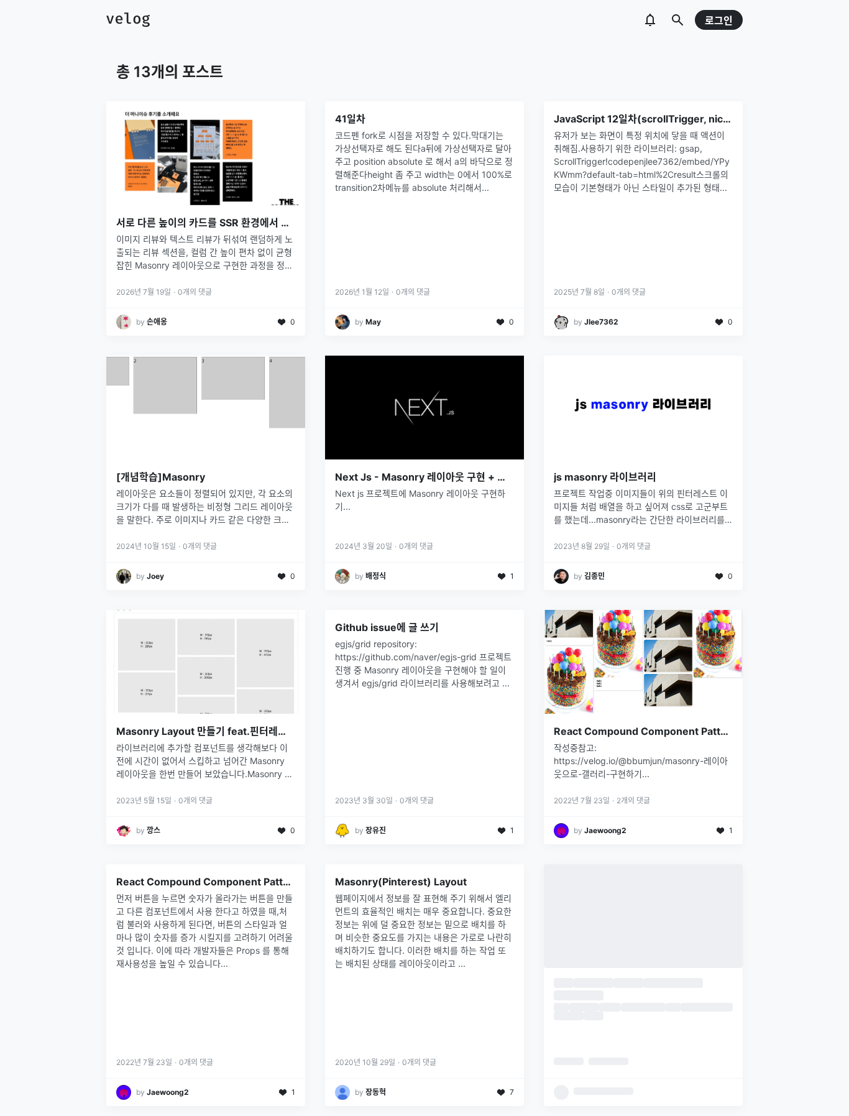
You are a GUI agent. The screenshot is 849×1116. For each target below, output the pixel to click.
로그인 (719, 20)
